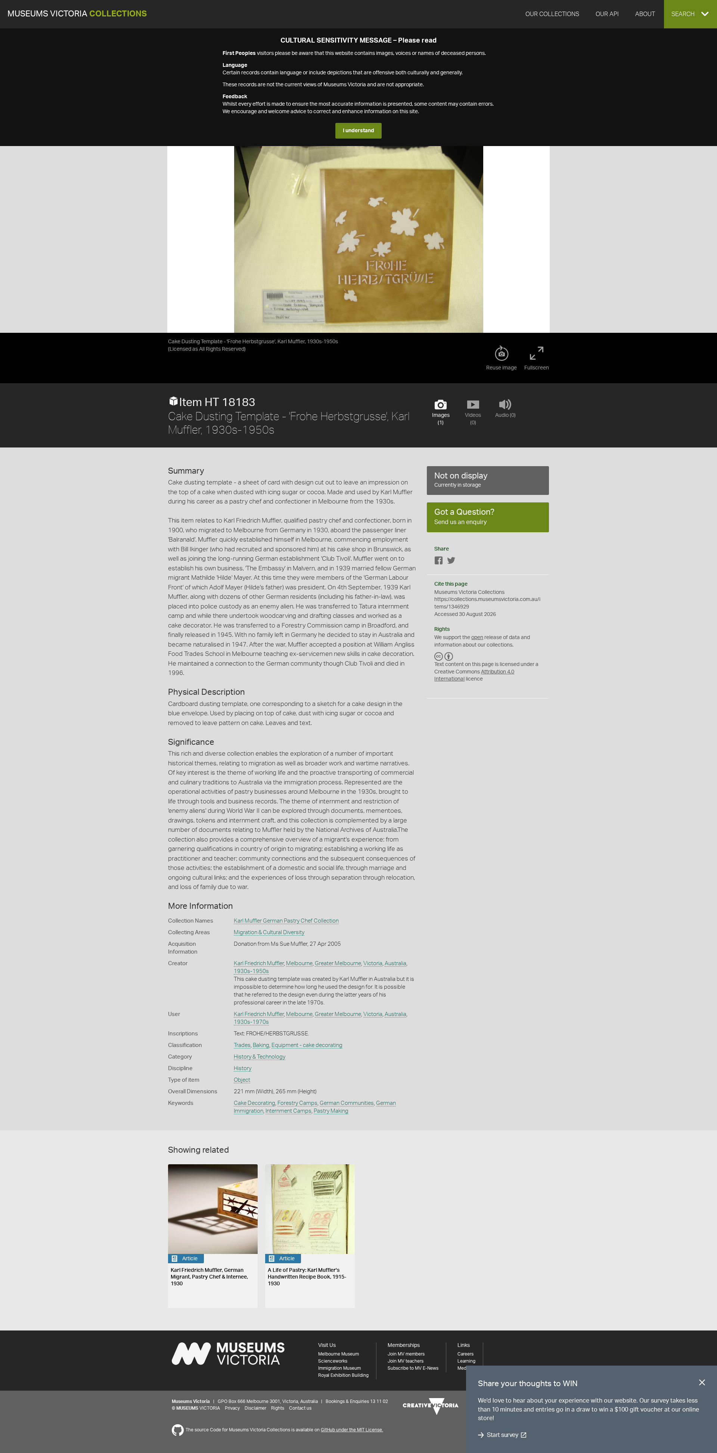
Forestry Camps (297, 1103)
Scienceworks (332, 1361)
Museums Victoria (77, 14)
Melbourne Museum (338, 1354)
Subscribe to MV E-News (413, 1368)
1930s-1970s (251, 1022)
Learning (466, 1361)
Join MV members (406, 1354)
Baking (261, 1045)
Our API (607, 14)
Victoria (372, 963)
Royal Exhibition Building (343, 1375)
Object (242, 1080)
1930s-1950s (251, 971)
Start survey (502, 1435)
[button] (690, 14)
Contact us (300, 1408)
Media (463, 1368)
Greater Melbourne (338, 963)
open (477, 637)
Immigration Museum (339, 1368)
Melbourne (299, 963)
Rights (277, 1408)
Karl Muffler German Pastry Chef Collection (286, 921)
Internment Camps (288, 1111)
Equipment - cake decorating (306, 1045)
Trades (242, 1045)
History (242, 1068)
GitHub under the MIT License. (352, 1430)
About (645, 14)
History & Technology (259, 1057)
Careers (465, 1354)
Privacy (232, 1408)
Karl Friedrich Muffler (259, 963)
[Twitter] (451, 562)
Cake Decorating (254, 1103)
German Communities (347, 1103)
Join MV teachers (405, 1361)
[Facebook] (438, 562)
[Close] (702, 1384)
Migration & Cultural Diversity (269, 932)
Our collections (552, 14)
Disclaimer (255, 1408)
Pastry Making (331, 1111)
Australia (395, 963)
